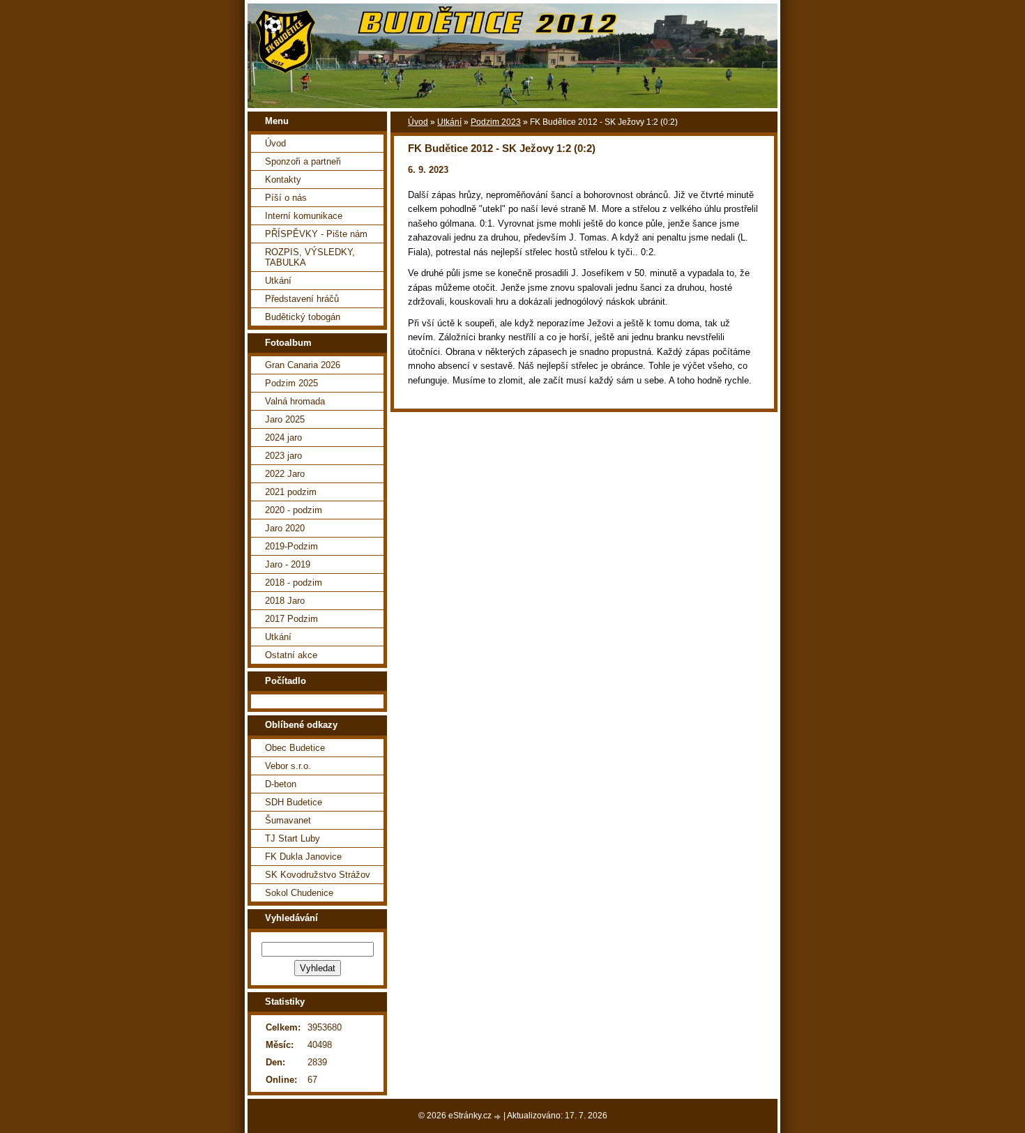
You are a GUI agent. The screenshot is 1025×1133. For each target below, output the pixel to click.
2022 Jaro (285, 474)
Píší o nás (286, 197)
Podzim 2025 (291, 383)
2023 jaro (283, 455)
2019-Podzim (291, 546)
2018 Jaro (285, 600)
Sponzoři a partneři (303, 161)
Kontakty (283, 179)
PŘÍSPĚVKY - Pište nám (316, 234)
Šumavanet (288, 820)
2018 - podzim (293, 582)
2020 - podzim (293, 510)
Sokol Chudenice (299, 893)
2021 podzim (291, 492)
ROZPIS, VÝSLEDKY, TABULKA (310, 257)
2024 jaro (283, 437)
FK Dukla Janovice (303, 856)
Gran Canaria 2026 (302, 365)
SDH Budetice (293, 802)
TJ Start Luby (292, 838)
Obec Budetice (295, 748)
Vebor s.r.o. (288, 766)
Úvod (418, 122)
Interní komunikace (303, 216)
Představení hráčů (302, 299)
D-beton (280, 784)
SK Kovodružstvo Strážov (317, 874)
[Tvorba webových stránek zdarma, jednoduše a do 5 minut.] (498, 1116)
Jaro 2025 (285, 419)
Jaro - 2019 (287, 564)
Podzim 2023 (496, 122)
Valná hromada (295, 401)
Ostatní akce (291, 655)
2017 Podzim (291, 619)
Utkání (449, 122)
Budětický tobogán (302, 317)
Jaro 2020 (285, 528)
